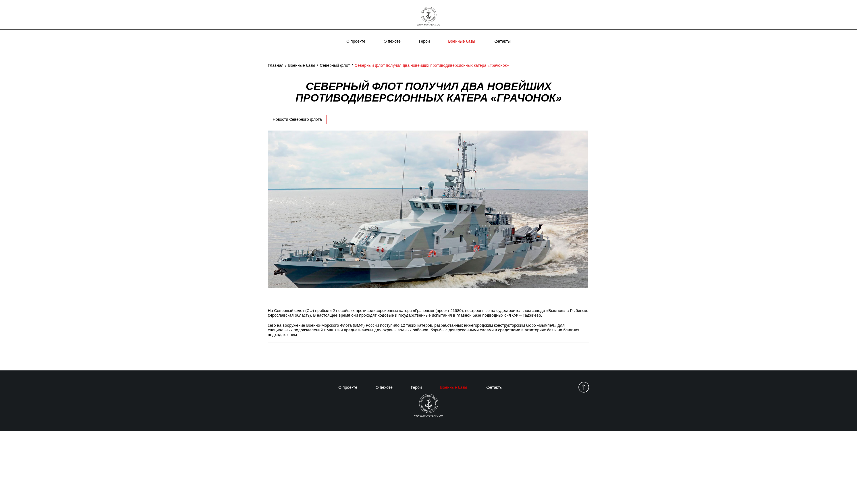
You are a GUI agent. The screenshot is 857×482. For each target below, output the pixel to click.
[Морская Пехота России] (428, 17)
